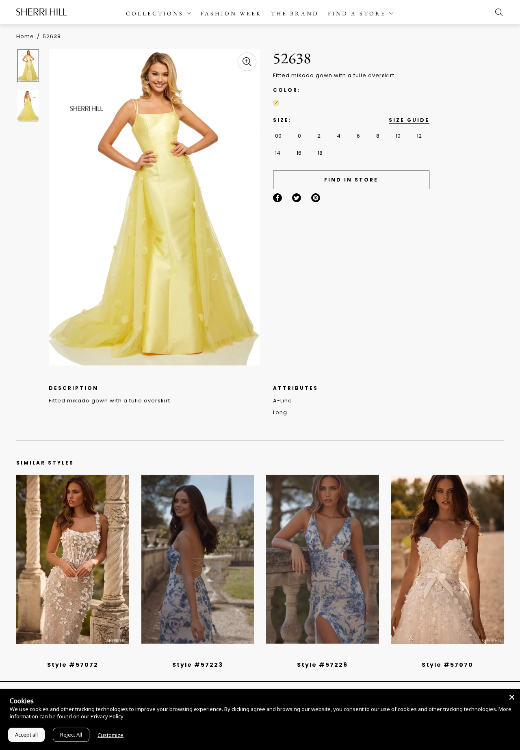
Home (25, 36)
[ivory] (438, 654)
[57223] (197, 559)
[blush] (75, 654)
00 (278, 136)
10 (398, 136)
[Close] (512, 697)
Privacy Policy (107, 716)
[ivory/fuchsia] (200, 654)
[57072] (72, 559)
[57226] (322, 559)
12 (419, 136)
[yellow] (276, 103)
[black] (63, 654)
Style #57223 (197, 665)
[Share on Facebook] (277, 197)
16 (299, 153)
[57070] (447, 559)
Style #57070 (447, 665)
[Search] (497, 12)
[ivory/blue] (194, 654)
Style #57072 (72, 665)
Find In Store (351, 179)
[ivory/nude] (81, 654)
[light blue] (69, 654)
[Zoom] (247, 62)
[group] (29, 66)
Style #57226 (322, 665)
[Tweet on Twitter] (296, 197)
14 (277, 153)
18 (320, 153)
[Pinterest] (315, 197)
